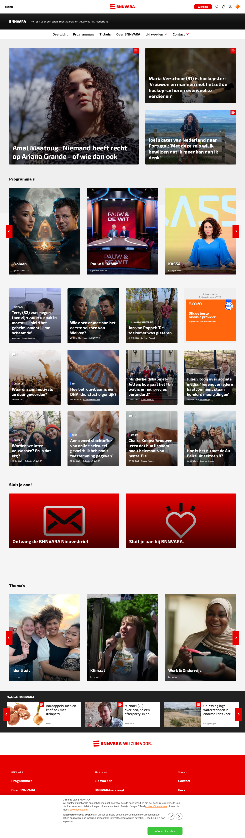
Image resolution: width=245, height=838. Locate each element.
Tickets (105, 34)
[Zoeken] (217, 7)
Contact (179, 34)
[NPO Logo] (237, 7)
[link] (44, 714)
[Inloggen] (230, 7)
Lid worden (154, 34)
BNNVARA (17, 22)
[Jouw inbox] (224, 7)
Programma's (83, 34)
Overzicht (60, 34)
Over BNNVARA (128, 34)
